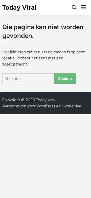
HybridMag (71, 106)
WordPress (45, 106)
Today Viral (19, 7)
